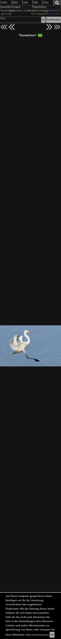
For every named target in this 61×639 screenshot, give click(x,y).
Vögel (2, 18)
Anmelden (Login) (10, 7)
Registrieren (39, 7)
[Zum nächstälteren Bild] (57, 27)
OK (52, 634)
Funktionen (54, 20)
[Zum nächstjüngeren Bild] (4, 27)
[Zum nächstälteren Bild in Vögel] (49, 27)
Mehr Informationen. (38, 634)
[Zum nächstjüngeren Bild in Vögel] (12, 27)
